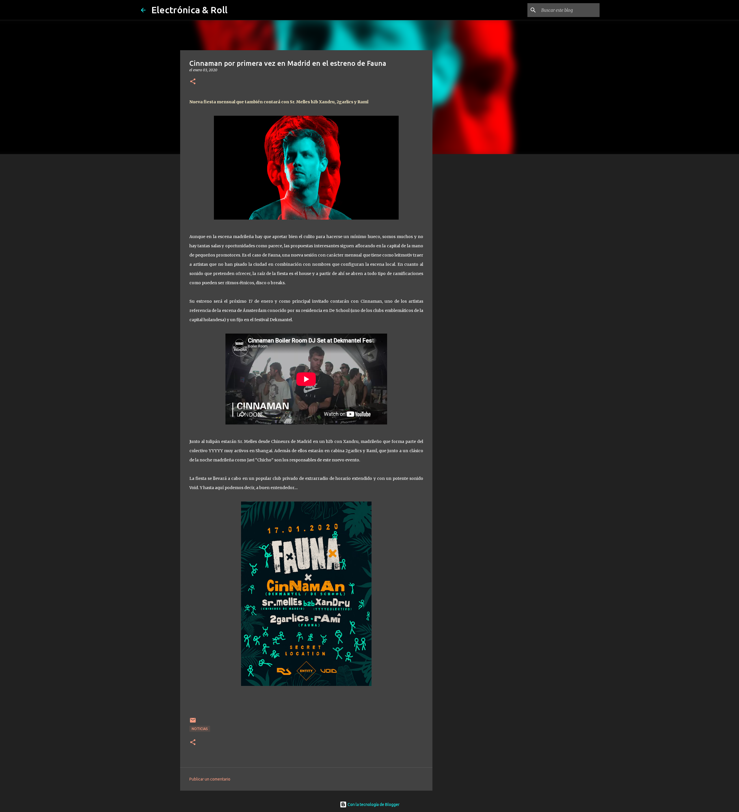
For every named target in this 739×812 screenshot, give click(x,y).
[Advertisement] (461, 249)
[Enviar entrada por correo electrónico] (192, 722)
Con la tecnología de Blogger (373, 804)
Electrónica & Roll (189, 10)
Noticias (200, 729)
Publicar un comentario (209, 779)
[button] (192, 82)
